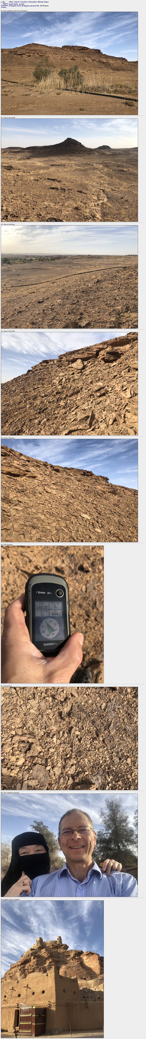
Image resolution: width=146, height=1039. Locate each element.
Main (11, 2)
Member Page (43, 2)
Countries (24, 2)
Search (16, 2)
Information (33, 2)
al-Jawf (21, 4)
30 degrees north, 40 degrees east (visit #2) (24, 6)
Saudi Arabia (13, 4)
